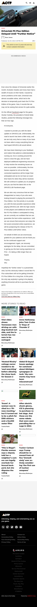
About (3, 534)
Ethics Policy (21, 537)
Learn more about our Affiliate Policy (10, 296)
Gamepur (18, 558)
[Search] (26, 3)
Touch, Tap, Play (18, 584)
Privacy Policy (5, 542)
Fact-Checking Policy (8, 539)
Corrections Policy (7, 537)
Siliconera (18, 566)
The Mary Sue (18, 581)
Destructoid (18, 571)
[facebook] (16, 527)
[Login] (34, 3)
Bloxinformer (18, 589)
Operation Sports (18, 579)
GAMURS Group (31, 596)
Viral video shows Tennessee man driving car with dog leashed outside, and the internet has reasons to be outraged (9, 330)
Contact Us (21, 534)
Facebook (15, 112)
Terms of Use (21, 542)
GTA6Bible (18, 591)
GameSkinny (18, 576)
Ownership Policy (23, 539)
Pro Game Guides (18, 553)
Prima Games (18, 564)
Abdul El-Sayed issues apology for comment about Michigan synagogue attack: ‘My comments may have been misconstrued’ (27, 372)
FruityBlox (18, 586)
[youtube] (21, 527)
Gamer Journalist (18, 574)
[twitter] (12, 527)
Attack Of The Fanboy (18, 561)
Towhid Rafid (5, 426)
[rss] (3, 527)
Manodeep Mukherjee (8, 343)
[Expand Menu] (30, 3)
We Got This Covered (18, 569)
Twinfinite (18, 556)
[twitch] (7, 527)
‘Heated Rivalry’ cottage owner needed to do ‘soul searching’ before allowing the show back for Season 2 (9, 369)
